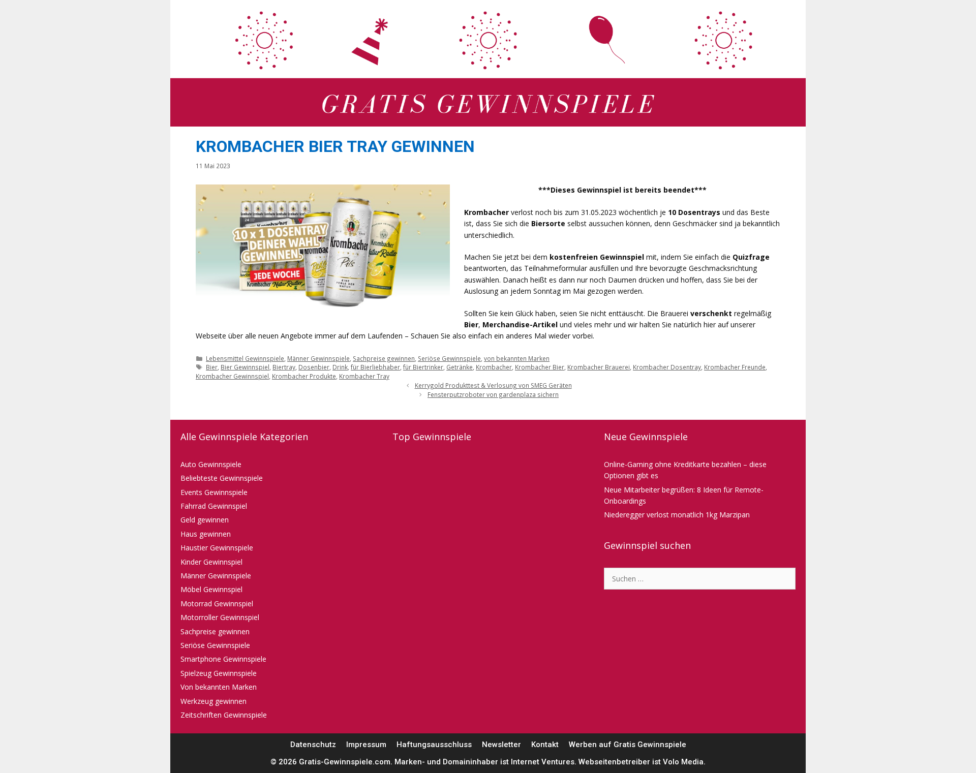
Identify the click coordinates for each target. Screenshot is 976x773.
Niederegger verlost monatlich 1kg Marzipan (677, 514)
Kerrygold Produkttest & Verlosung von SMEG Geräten (493, 385)
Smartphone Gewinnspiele (223, 659)
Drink (340, 367)
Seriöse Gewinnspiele (449, 358)
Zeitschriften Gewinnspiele (223, 715)
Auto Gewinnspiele (210, 464)
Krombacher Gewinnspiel (232, 376)
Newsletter (501, 744)
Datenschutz (313, 744)
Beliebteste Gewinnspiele (221, 478)
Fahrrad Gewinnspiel (213, 506)
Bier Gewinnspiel (245, 367)
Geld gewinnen (204, 519)
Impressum (366, 744)
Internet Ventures (542, 761)
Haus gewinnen (205, 534)
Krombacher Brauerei (598, 367)
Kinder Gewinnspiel (211, 562)
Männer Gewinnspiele (318, 358)
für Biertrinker (423, 367)
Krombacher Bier (539, 367)
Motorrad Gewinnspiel (216, 603)
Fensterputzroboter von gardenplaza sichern (493, 394)
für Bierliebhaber (375, 367)
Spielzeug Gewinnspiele (218, 673)
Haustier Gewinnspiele (216, 547)
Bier (212, 367)
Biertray (283, 367)
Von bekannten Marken (218, 687)
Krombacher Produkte (304, 376)
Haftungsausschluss (434, 744)
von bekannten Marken (517, 358)
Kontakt (545, 744)
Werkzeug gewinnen (213, 701)
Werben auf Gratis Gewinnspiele (627, 744)
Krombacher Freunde (735, 367)
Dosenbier (313, 367)
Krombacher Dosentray (667, 367)
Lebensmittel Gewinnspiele (245, 358)
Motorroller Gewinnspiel (219, 617)
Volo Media (683, 761)
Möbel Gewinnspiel (211, 589)
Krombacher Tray (364, 376)
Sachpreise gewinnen (384, 358)
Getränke (459, 367)
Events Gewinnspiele (214, 492)
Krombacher (494, 367)
